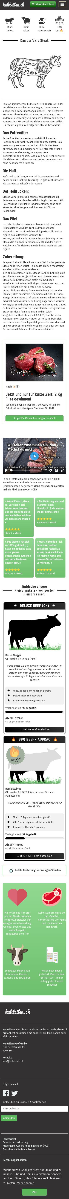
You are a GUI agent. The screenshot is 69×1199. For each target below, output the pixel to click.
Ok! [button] (34, 1192)
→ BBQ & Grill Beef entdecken (34, 856)
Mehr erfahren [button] (25, 1183)
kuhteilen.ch (13, 4)
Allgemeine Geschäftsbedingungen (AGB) (26, 1145)
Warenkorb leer (44, 4)
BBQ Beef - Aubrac (35, 739)
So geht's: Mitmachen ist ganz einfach (34, 418)
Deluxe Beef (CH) (35, 606)
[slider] (25, 470)
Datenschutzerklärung (15, 1142)
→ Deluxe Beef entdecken (35, 729)
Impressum (9, 1138)
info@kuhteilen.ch (13, 1061)
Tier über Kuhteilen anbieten (19, 1149)
